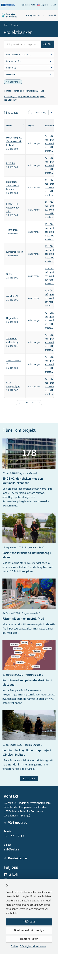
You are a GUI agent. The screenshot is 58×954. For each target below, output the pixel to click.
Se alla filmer (29, 778)
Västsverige (14, 81)
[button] (7, 885)
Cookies (14, 946)
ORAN (9, 273)
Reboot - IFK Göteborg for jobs (12, 207)
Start (6, 25)
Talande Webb (29, 5)
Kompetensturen (14, 251)
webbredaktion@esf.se (33, 91)
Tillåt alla (29, 921)
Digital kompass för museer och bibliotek (14, 141)
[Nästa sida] (51, 112)
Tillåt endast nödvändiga (29, 930)
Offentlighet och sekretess (33, 946)
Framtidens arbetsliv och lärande (12, 185)
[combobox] (29, 54)
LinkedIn (14, 874)
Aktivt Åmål (12, 296)
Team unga (11, 229)
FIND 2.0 (10, 163)
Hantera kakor (29, 939)
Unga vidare (12, 318)
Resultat (15, 25)
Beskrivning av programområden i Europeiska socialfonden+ (24, 98)
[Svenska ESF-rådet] (9, 15)
